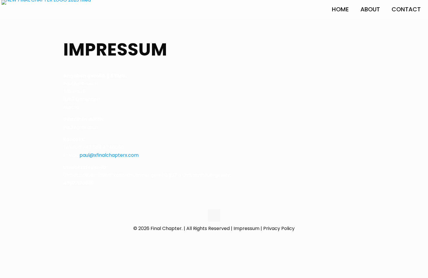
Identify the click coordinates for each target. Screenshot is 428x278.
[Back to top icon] (214, 215)
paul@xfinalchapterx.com (109, 155)
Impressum (246, 228)
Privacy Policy (279, 228)
